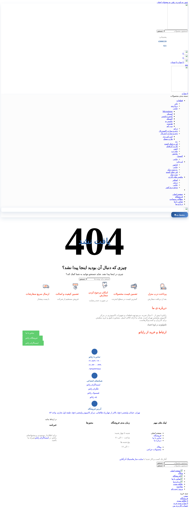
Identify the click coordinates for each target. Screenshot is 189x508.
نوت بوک (174, 174)
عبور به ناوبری (181, 2)
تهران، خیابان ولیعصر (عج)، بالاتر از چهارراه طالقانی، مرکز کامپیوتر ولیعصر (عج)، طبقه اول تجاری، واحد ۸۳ (94, 413)
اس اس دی (168, 136)
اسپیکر (170, 114)
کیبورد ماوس (167, 116)
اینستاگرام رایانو (93, 385)
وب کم (170, 126)
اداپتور (175, 165)
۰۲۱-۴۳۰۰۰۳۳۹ (94, 365)
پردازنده (174, 106)
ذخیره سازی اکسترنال (168, 131)
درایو (176, 128)
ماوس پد (169, 121)
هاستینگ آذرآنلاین (126, 459)
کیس (175, 149)
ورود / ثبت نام (177, 489)
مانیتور (175, 154)
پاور (176, 104)
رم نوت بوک (173, 170)
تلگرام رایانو (93, 389)
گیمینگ (170, 119)
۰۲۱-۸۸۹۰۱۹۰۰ (94, 361)
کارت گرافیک (172, 146)
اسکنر (175, 180)
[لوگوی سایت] (177, 28)
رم (176, 141)
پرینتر (175, 182)
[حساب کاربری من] (186, 211)
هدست (170, 124)
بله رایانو (93, 397)
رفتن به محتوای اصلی (166, 2)
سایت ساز (138, 459)
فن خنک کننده (172, 172)
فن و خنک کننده (171, 144)
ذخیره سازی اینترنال (169, 133)
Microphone (168, 111)
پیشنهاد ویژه (179, 215)
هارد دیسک (168, 139)
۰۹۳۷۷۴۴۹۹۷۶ (94, 369)
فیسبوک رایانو (93, 393)
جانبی (175, 108)
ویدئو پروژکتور (172, 187)
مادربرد (174, 151)
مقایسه (180, 486)
